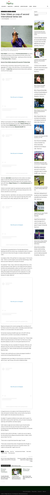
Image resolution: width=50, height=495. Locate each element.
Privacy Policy (34, 491)
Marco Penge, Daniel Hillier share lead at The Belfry (27, 477)
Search (35, 11)
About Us (44, 491)
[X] (5, 21)
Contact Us (40, 491)
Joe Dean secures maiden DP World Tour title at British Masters (16, 477)
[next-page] (4, 481)
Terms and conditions (27, 491)
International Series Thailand (20, 451)
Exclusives (3, 6)
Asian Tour (9, 11)
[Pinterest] (8, 21)
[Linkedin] (14, 21)
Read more (41, 45)
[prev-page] (2, 481)
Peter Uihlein (28, 451)
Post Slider (13, 11)
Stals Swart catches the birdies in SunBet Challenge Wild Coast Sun (41, 188)
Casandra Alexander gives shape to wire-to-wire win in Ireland (5, 477)
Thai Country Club (11, 453)
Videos (30, 6)
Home (2, 9)
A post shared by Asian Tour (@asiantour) (16, 117)
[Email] (17, 21)
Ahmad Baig (7, 451)
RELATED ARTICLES (6, 465)
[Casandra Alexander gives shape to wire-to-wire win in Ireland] (5, 471)
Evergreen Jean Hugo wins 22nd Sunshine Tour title (41, 137)
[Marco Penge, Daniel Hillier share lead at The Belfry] (27, 471)
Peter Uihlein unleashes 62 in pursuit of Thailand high (17, 62)
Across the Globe (23, 6)
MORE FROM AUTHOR (15, 465)
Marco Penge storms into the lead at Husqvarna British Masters (40, 111)
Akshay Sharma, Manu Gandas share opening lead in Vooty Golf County (40, 242)
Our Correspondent (5, 18)
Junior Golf (16, 6)
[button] (47, 6)
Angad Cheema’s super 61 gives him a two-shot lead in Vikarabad (41, 214)
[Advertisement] (41, 266)
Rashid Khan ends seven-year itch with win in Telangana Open (40, 163)
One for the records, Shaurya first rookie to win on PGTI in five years (8, 459)
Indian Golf (10, 6)
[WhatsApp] (11, 21)
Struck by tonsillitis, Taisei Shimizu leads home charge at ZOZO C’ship (25, 460)
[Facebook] (2, 21)
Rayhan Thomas (4, 453)
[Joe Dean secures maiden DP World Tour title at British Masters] (16, 471)
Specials (34, 6)
